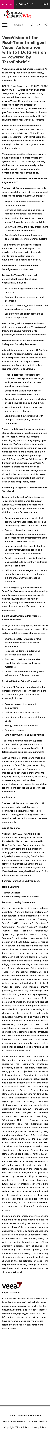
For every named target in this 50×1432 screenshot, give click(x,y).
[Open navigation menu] (4, 25)
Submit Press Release (14, 1421)
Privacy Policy (38, 1427)
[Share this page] (46, 25)
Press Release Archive (29, 1415)
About (12, 1415)
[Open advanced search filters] (38, 25)
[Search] (32, 25)
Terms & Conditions (37, 1421)
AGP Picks (7, 4)
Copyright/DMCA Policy (16, 1427)
